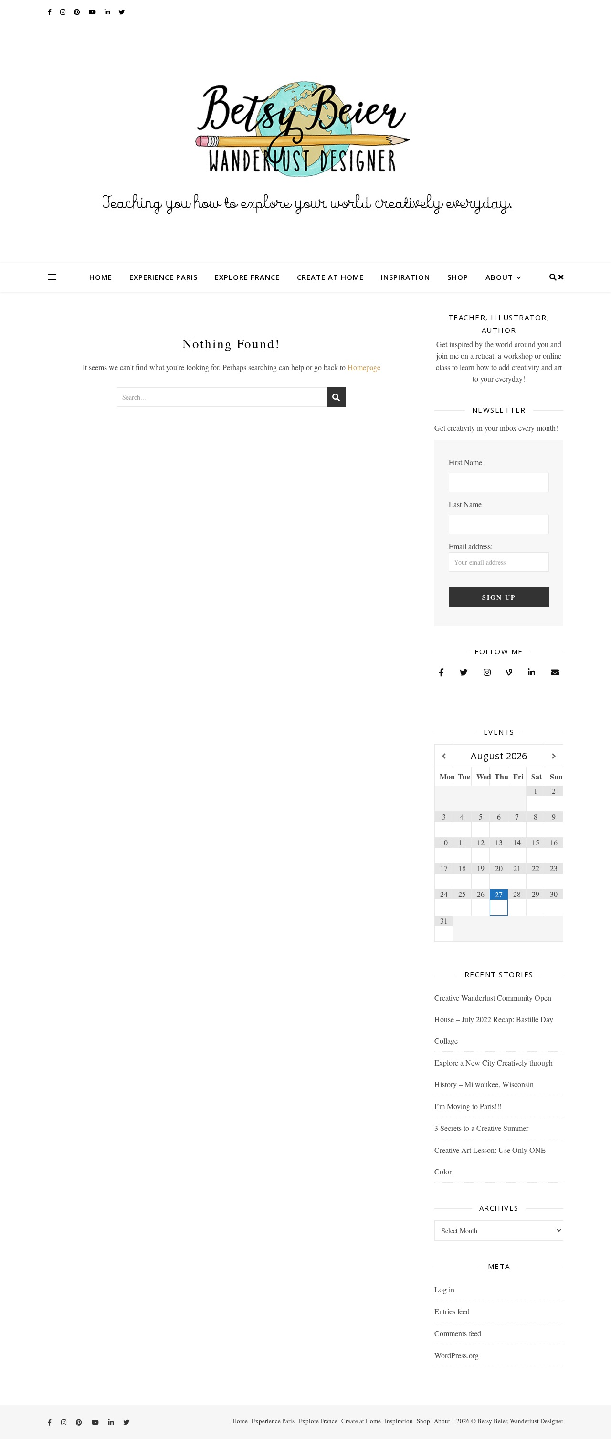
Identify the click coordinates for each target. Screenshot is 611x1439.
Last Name (465, 504)
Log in (444, 1289)
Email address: (471, 546)
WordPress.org (456, 1355)
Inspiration (405, 277)
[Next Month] (554, 756)
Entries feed (452, 1311)
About (499, 277)
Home (100, 277)
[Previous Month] (444, 756)
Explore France (247, 277)
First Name (465, 462)
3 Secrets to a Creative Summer (481, 1128)
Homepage (364, 367)
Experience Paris (163, 277)
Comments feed (457, 1333)
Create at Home (330, 277)
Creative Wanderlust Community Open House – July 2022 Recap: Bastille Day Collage (493, 1018)
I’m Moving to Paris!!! (468, 1106)
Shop (457, 277)
